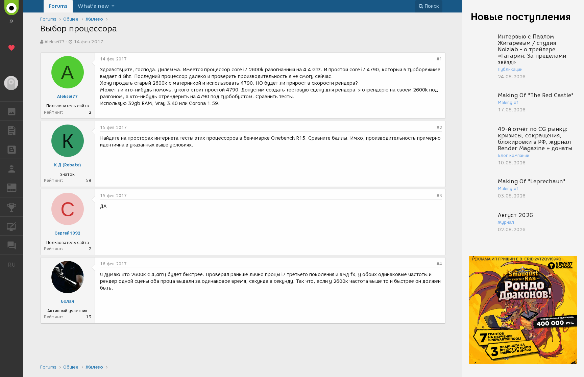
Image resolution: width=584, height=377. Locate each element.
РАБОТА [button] (11, 168)
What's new (93, 6)
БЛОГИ (11, 149)
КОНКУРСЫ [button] (11, 206)
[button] (113, 6)
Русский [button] (15, 264)
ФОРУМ (11, 245)
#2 (439, 127)
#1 (439, 58)
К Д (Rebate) (67, 164)
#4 (439, 263)
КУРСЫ (11, 226)
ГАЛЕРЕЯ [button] (11, 111)
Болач (67, 301)
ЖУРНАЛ (15, 187)
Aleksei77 (55, 41)
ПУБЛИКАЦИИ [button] (11, 130)
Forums (58, 6)
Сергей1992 (67, 233)
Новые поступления (521, 17)
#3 (439, 195)
